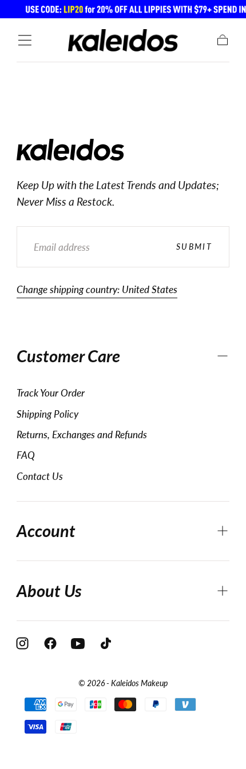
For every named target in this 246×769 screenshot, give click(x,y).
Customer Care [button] (68, 356)
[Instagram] (22, 643)
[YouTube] (77, 643)
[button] (25, 40)
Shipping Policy (47, 414)
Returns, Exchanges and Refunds (82, 434)
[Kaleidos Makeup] (71, 150)
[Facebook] (50, 643)
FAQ (26, 455)
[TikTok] (105, 643)
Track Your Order (51, 393)
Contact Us (40, 476)
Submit (194, 246)
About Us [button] (49, 590)
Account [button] (46, 530)
